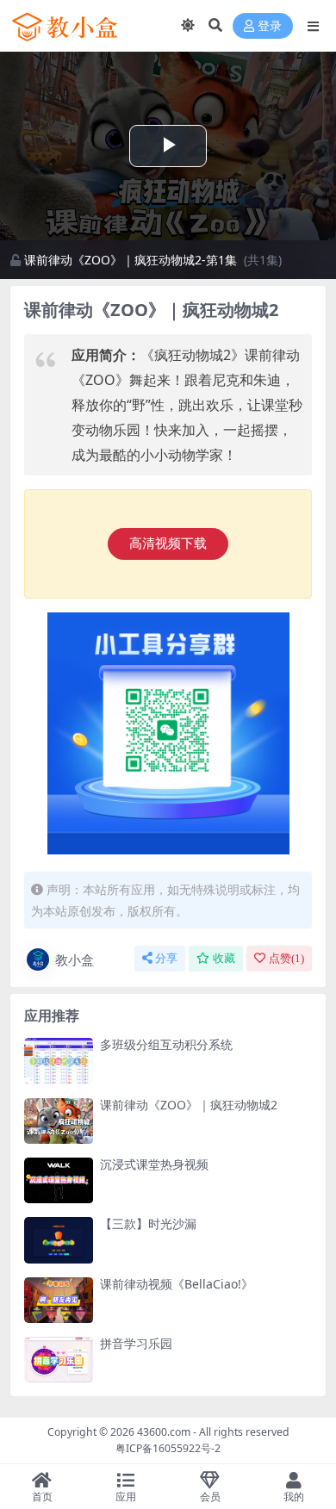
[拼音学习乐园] (58, 1359)
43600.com (163, 1432)
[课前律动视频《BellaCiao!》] (58, 1300)
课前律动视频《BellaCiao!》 (176, 1284)
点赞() (286, 958)
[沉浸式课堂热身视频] (58, 1180)
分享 (166, 958)
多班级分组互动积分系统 (166, 1044)
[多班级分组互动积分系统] (58, 1061)
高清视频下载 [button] (168, 543)
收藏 (224, 958)
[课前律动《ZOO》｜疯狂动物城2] (58, 1121)
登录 (270, 26)
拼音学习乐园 (136, 1343)
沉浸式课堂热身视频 (154, 1164)
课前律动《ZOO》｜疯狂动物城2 (188, 1104)
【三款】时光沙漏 (148, 1223)
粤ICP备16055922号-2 (168, 1448)
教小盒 (74, 959)
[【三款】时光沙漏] (58, 1240)
